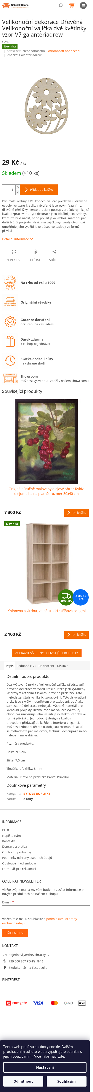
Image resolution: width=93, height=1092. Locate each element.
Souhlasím (66, 1081)
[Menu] (83, 5)
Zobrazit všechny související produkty (46, 653)
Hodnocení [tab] (46, 666)
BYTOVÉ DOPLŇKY (36, 794)
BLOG (6, 830)
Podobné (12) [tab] (26, 666)
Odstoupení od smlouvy (19, 863)
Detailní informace (15, 239)
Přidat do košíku (41, 189)
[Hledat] (60, 5)
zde (61, 1056)
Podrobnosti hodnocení (63, 51)
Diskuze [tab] (62, 666)
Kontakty (8, 841)
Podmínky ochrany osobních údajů (27, 858)
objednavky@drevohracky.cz (29, 955)
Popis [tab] (10, 666)
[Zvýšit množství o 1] (17, 187)
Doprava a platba (14, 846)
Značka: (24, 55)
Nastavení (45, 1067)
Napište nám (11, 836)
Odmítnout (23, 1081)
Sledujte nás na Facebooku (28, 967)
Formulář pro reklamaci (19, 869)
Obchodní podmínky (17, 852)
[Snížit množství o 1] (17, 192)
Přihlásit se (15, 933)
